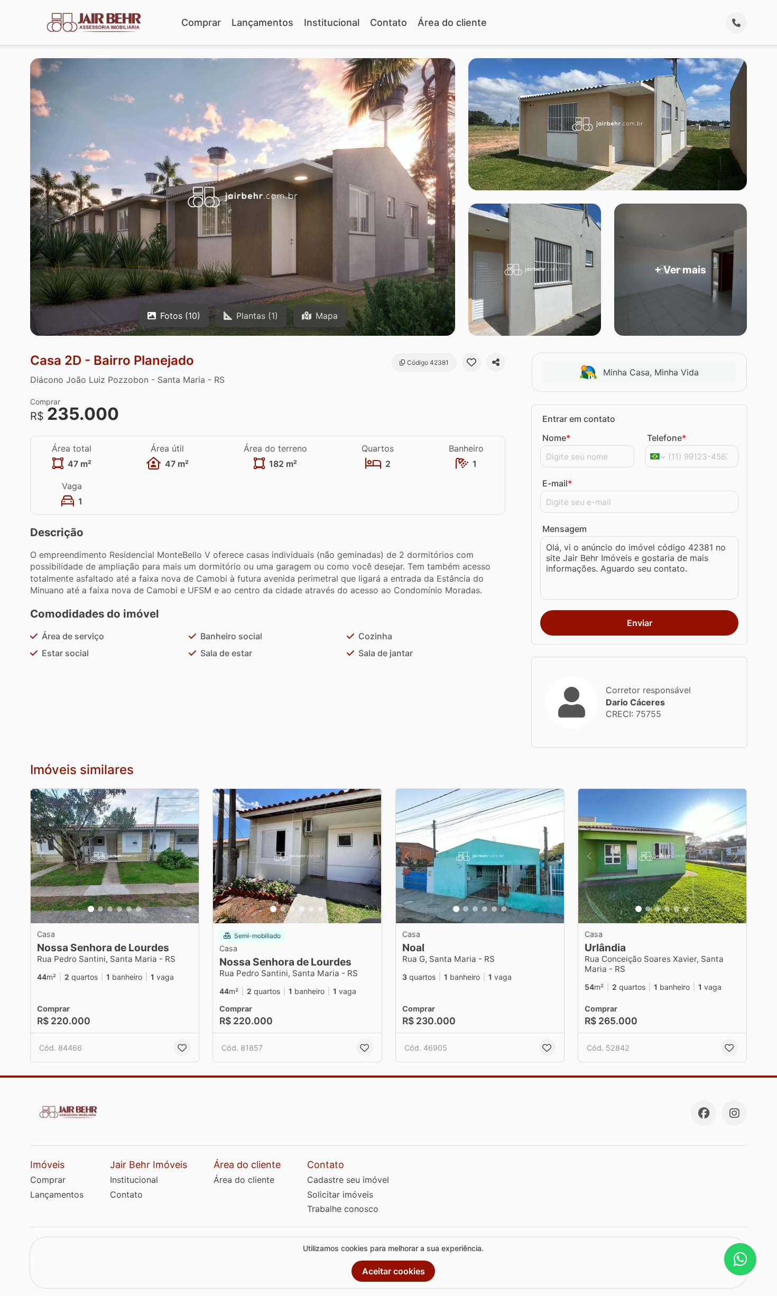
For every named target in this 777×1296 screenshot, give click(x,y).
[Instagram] (734, 1113)
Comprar (201, 22)
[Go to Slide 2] (100, 909)
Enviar (639, 623)
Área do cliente (452, 22)
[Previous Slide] (42, 856)
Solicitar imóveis (340, 1194)
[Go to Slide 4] (119, 909)
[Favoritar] (471, 362)
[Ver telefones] (736, 22)
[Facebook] (703, 1113)
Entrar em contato (578, 418)
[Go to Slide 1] (91, 909)
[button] (115, 856)
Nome (556, 438)
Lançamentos (262, 22)
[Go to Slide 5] (129, 909)
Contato (388, 22)
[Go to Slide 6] (138, 909)
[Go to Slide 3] (110, 909)
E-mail (557, 483)
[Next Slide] (188, 856)
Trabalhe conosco (342, 1208)
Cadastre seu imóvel (348, 1179)
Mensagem (564, 528)
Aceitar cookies (393, 1271)
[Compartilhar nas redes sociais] (495, 362)
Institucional (331, 22)
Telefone (666, 438)
